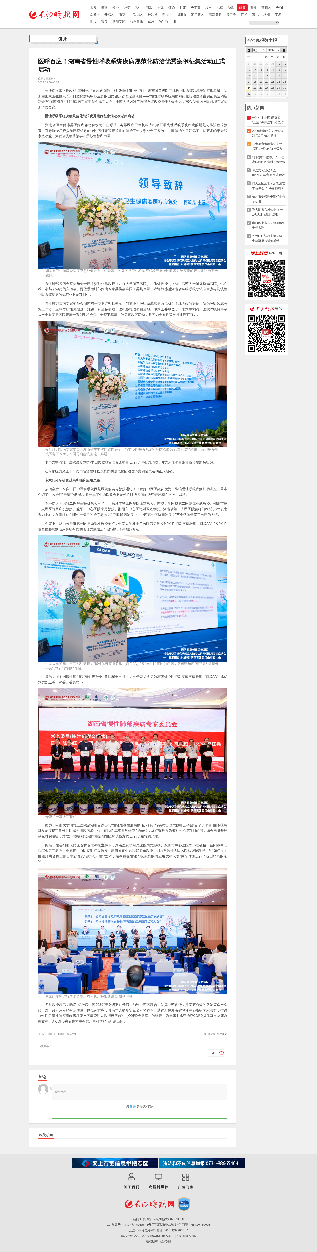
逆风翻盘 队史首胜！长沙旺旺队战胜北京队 (267, 212)
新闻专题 (118, 21)
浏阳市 (181, 14)
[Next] (284, 50)
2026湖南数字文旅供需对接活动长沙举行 (267, 133)
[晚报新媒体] (158, 1181)
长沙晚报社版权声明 (215, 1034)
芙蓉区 (266, 7)
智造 (253, 7)
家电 (255, 14)
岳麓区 (95, 14)
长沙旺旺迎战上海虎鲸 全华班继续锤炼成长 (268, 238)
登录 (132, 1106)
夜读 (278, 14)
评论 (171, 7)
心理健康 (136, 21)
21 (272, 81)
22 (278, 81)
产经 (244, 14)
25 (254, 87)
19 (260, 81)
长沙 (115, 7)
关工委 (231, 14)
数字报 (164, 21)
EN (175, 21)
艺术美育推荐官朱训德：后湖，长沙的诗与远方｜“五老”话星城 (268, 146)
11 (255, 75)
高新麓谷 (215, 14)
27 (266, 87)
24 (249, 87)
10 (249, 75)
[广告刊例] (186, 1181)
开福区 (109, 14)
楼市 (208, 7)
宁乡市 (167, 14)
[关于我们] (131, 1181)
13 (266, 75)
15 (278, 75)
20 (266, 81)
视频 (104, 21)
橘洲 (266, 14)
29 (278, 87)
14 (272, 75)
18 (254, 81)
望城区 (138, 14)
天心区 (281, 7)
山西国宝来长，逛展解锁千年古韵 (268, 225)
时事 (183, 7)
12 (260, 75)
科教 (149, 7)
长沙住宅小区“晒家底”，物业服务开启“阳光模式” (268, 120)
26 (260, 87)
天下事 (196, 7)
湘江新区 (197, 14)
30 (284, 87)
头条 (93, 7)
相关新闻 (46, 1135)
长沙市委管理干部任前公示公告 (268, 198)
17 (249, 81)
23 (284, 81)
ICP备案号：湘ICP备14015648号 (129, 1224)
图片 (93, 21)
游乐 (231, 7)
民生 (138, 7)
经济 (127, 7)
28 (272, 87)
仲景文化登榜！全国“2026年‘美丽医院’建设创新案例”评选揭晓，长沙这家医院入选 (268, 172)
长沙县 (152, 14)
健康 (242, 7)
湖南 (104, 7)
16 (284, 75)
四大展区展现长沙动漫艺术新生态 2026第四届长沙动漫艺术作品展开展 (268, 185)
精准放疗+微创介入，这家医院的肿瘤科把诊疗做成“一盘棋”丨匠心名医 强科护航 (268, 159)
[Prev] (248, 50)
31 (249, 93)
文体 (160, 7)
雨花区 (124, 14)
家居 (151, 21)
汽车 (220, 7)
